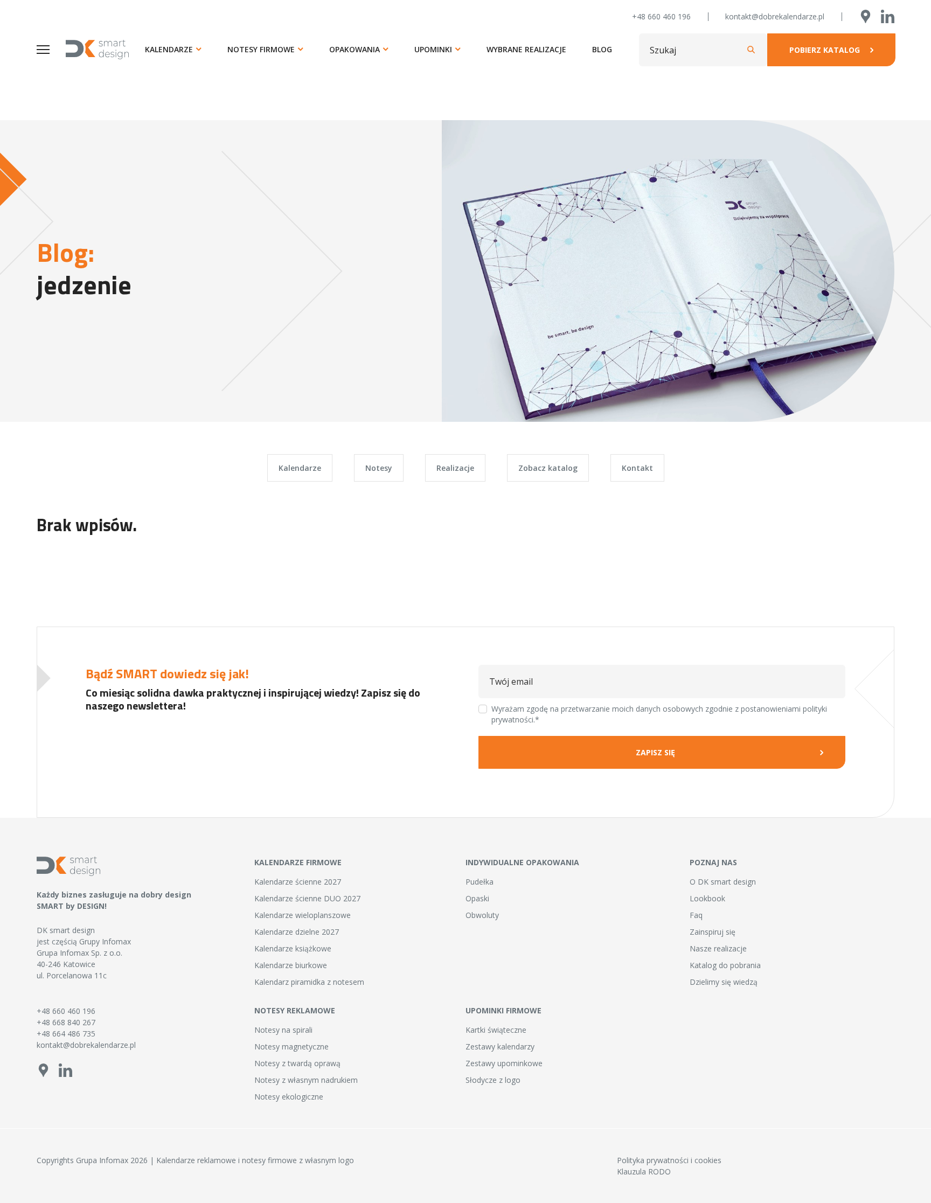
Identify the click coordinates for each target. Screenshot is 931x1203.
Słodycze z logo (493, 1080)
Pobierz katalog (824, 50)
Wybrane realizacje (526, 49)
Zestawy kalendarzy (500, 1046)
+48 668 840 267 (66, 1022)
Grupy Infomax (105, 941)
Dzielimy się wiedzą (724, 982)
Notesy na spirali (283, 1030)
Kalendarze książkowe (292, 948)
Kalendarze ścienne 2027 (297, 882)
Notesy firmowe (261, 49)
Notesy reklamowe (294, 1010)
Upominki (433, 49)
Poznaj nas (713, 862)
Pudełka (480, 882)
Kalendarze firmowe (298, 862)
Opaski (477, 898)
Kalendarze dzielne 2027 (296, 932)
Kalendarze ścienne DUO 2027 (307, 898)
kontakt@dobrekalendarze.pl (774, 16)
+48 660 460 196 (661, 16)
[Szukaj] (751, 49)
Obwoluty (482, 915)
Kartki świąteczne (496, 1030)
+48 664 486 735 (66, 1033)
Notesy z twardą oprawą (297, 1063)
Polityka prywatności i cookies (669, 1160)
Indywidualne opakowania (522, 862)
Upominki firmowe (503, 1010)
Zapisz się (655, 752)
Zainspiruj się (712, 932)
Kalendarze (169, 49)
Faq (696, 915)
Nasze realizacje (718, 948)
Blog (602, 49)
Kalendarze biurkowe (290, 965)
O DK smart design (723, 882)
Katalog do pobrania (725, 965)
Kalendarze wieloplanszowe (302, 915)
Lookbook (707, 898)
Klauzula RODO (644, 1171)
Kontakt (637, 468)
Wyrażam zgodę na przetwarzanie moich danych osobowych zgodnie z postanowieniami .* (659, 714)
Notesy (378, 468)
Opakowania (354, 49)
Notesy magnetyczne (291, 1046)
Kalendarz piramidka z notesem (309, 982)
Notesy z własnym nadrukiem (306, 1080)
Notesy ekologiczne (288, 1096)
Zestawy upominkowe (504, 1063)
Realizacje (455, 468)
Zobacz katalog (548, 468)
